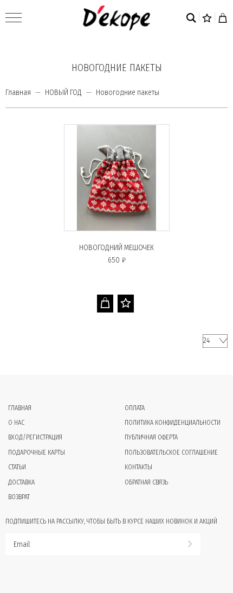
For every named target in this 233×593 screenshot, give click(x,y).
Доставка (21, 482)
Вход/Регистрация (35, 437)
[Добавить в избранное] (126, 304)
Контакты (138, 467)
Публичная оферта (151, 437)
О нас (16, 422)
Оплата (135, 408)
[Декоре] (116, 17)
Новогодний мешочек (116, 247)
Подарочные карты (36, 452)
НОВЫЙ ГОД (63, 92)
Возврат (19, 497)
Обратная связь (146, 482)
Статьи (17, 467)
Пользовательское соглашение (171, 452)
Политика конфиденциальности (173, 422)
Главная (18, 92)
